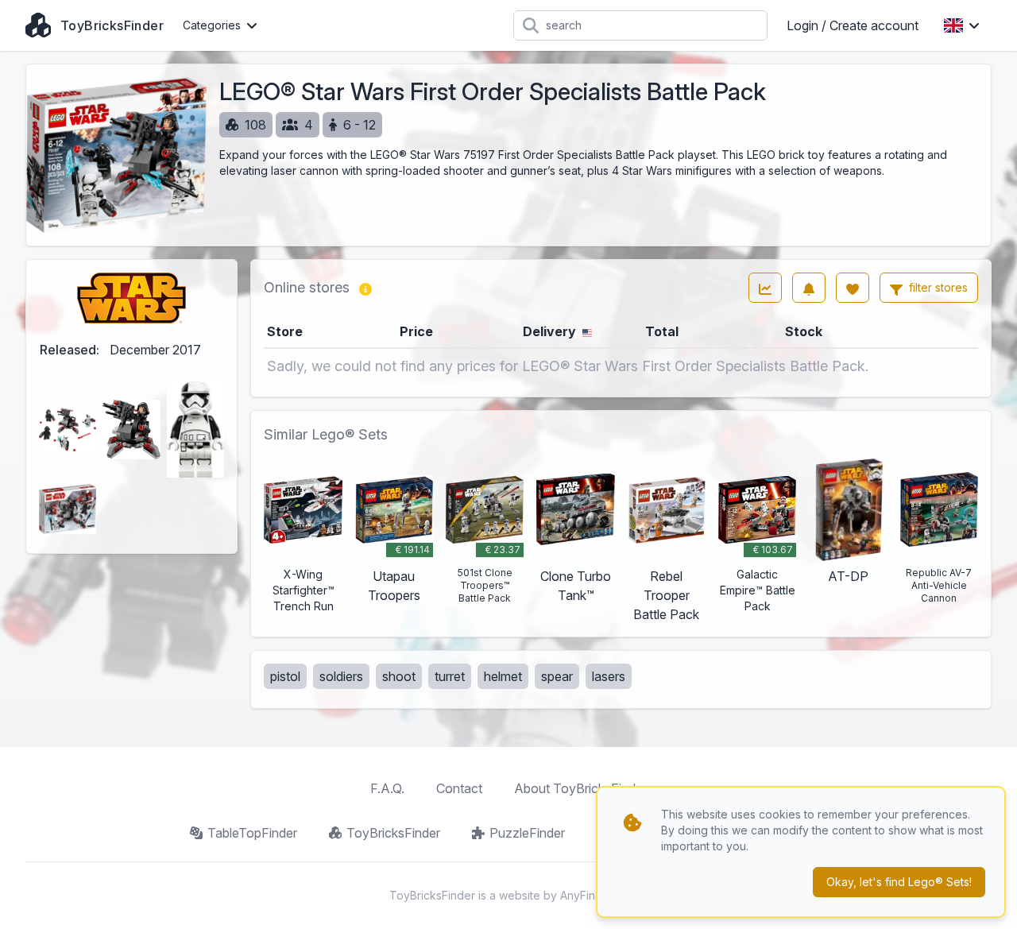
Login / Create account (852, 25)
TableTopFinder (252, 833)
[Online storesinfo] (365, 287)
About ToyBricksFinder (580, 788)
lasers (608, 676)
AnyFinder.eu (594, 895)
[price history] (765, 288)
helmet (503, 676)
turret (450, 676)
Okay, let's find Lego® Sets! (899, 881)
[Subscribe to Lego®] (809, 288)
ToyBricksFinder (393, 833)
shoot (399, 676)
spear (557, 676)
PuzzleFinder (527, 833)
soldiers (341, 676)
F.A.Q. (387, 788)
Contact (459, 788)
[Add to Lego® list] (852, 288)
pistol (285, 676)
